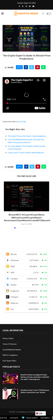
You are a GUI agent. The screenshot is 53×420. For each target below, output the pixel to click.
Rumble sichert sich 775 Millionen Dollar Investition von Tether (35, 391)
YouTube (22, 121)
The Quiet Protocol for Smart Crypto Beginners (27, 136)
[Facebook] (19, 6)
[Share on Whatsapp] (43, 67)
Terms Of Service (10, 344)
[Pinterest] (29, 6)
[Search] (43, 13)
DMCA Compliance (10, 355)
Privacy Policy (8, 338)
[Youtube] (33, 6)
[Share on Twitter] (31, 67)
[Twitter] (23, 6)
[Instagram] (26, 6)
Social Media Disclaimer (12, 349)
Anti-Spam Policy (9, 361)
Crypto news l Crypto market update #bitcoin (26, 152)
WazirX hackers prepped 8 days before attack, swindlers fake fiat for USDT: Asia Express (35, 377)
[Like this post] (20, 67)
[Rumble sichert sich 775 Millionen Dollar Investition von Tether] (10, 394)
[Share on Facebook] (26, 67)
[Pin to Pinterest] (37, 67)
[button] (6, 205)
